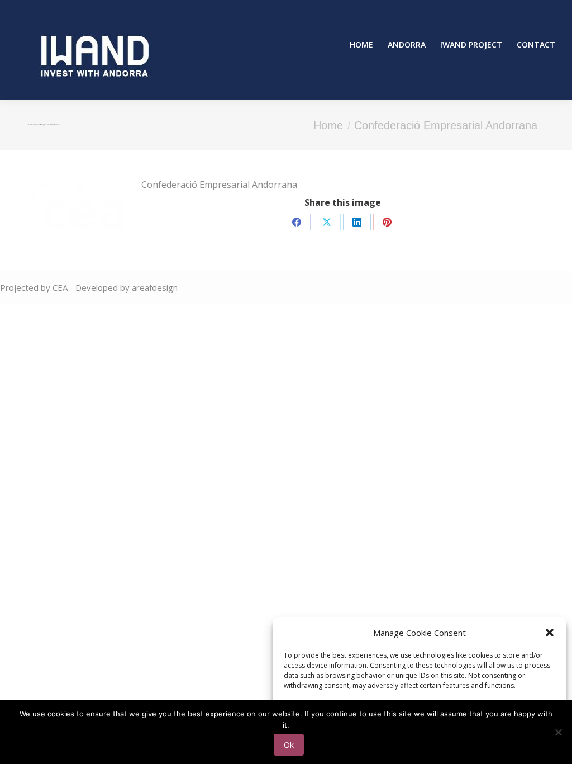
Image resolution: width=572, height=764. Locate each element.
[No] (558, 732)
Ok (289, 744)
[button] (549, 632)
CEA (61, 287)
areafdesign (155, 287)
